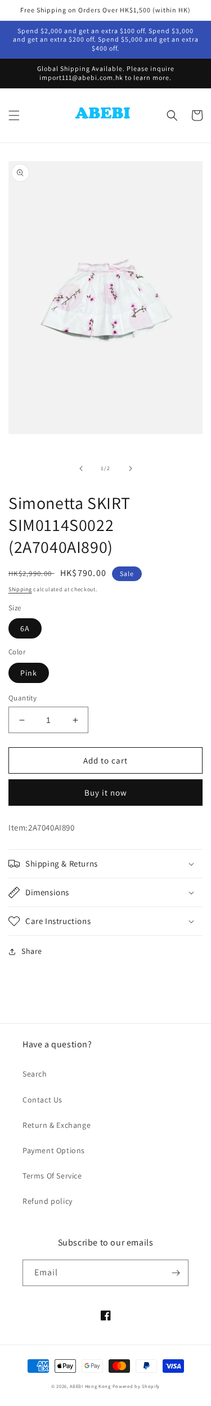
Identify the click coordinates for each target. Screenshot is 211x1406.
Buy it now (105, 792)
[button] (14, 115)
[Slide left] (81, 468)
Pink (28, 673)
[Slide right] (130, 468)
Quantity (22, 698)
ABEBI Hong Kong (90, 1386)
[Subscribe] (175, 1273)
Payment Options (54, 1150)
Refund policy (48, 1201)
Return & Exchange (57, 1125)
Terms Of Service (52, 1176)
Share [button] (31, 951)
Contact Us (42, 1100)
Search (35, 1074)
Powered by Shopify (136, 1386)
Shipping (20, 589)
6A (25, 628)
